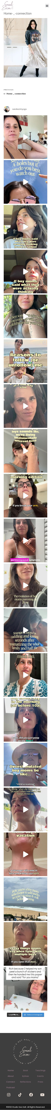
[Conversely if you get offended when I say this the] (25, 182)
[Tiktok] (20, 1095)
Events (40, 1076)
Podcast (10, 1087)
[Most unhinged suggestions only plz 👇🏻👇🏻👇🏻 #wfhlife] (25, 137)
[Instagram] (9, 1095)
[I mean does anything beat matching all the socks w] (25, 989)
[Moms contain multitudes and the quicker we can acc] (25, 361)
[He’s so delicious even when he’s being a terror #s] (25, 630)
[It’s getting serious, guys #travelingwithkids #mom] (25, 809)
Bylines (25, 1076)
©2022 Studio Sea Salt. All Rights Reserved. (25, 1107)
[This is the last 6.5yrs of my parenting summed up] (25, 585)
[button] (47, 6)
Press (40, 1081)
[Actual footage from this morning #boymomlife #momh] (25, 720)
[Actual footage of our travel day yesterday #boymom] (25, 944)
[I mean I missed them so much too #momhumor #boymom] (25, 227)
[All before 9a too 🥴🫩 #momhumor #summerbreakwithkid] (25, 495)
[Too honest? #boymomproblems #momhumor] (25, 271)
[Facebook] (31, 1095)
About (11, 1076)
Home (11, 1070)
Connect (10, 1081)
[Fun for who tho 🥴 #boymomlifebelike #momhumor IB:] (25, 675)
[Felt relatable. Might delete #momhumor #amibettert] (25, 406)
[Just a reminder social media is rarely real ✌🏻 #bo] (25, 899)
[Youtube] (42, 1095)
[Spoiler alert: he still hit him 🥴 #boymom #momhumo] (25, 316)
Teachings (40, 1070)
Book (25, 1070)
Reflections (25, 1081)
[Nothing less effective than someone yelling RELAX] (25, 764)
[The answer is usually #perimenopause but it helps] (25, 540)
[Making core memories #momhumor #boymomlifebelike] (25, 854)
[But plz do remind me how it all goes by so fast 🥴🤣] (25, 451)
